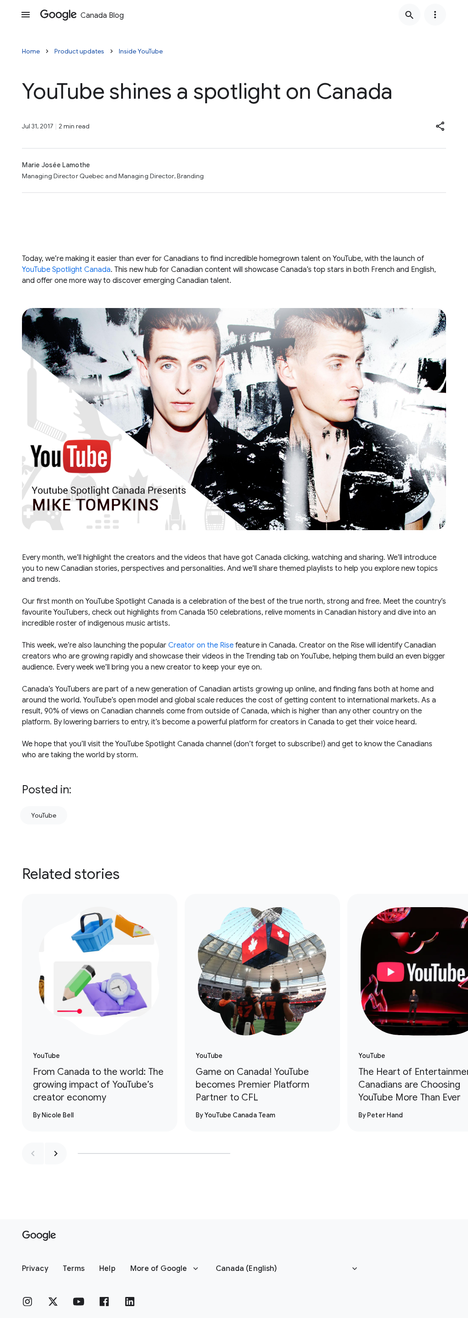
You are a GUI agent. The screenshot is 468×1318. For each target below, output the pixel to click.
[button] (441, 126)
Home (31, 51)
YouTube (43, 815)
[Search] (409, 15)
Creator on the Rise (201, 645)
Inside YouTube (141, 51)
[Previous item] (33, 1153)
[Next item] (56, 1153)
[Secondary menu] (435, 15)
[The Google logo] (39, 1235)
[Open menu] (26, 15)
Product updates (79, 51)
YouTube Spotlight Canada (66, 269)
